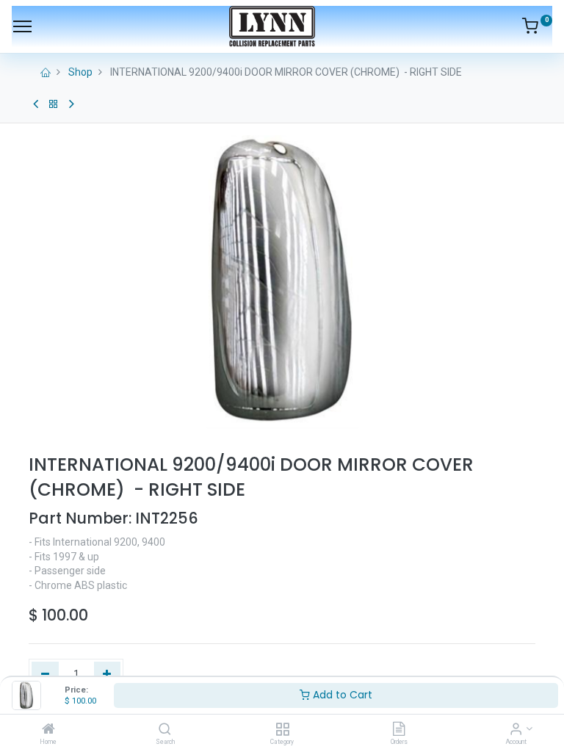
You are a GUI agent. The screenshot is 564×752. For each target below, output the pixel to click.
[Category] (282, 730)
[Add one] (107, 675)
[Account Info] (516, 730)
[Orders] (399, 730)
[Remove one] (45, 675)
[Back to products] (53, 104)
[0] (537, 29)
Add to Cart (341, 694)
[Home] (48, 730)
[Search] (165, 730)
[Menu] (22, 26)
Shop (80, 72)
